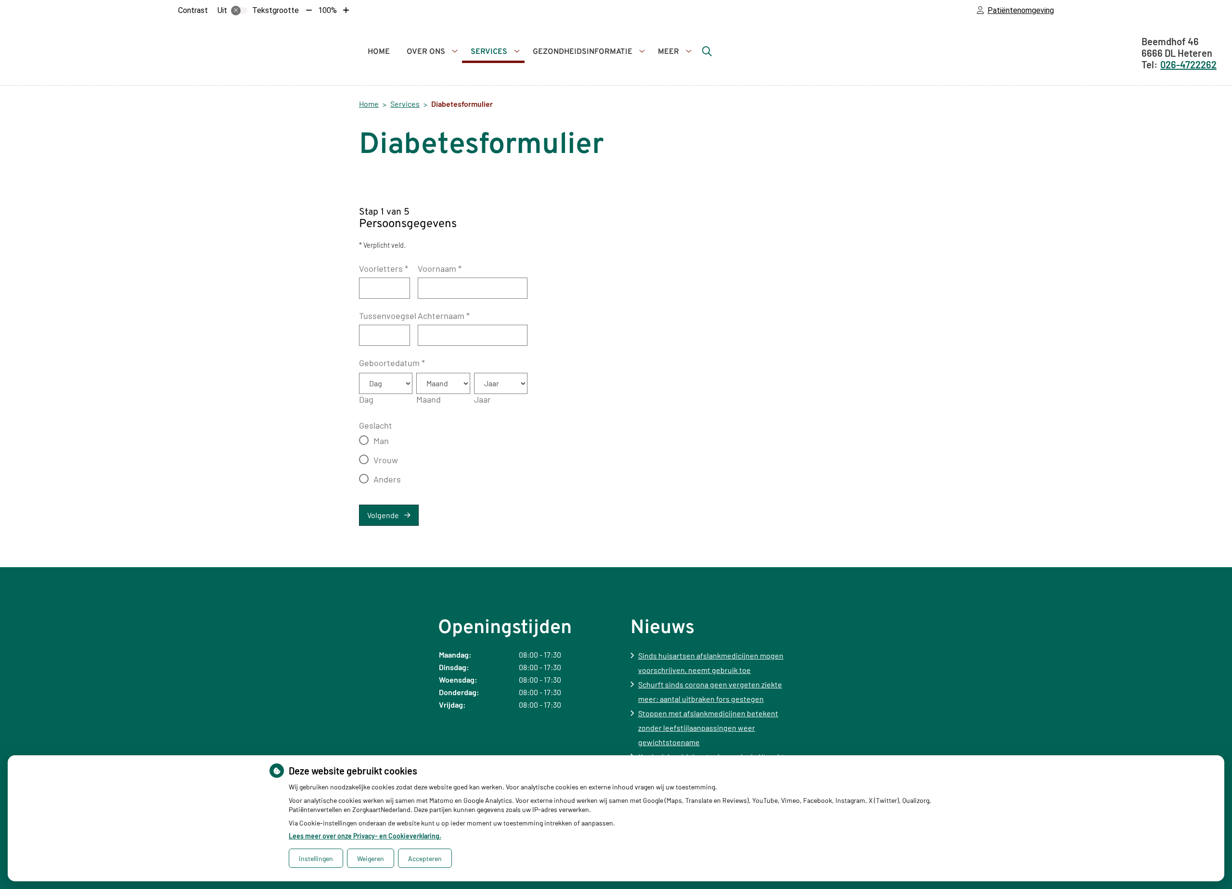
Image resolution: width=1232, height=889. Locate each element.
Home (379, 52)
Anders (387, 479)
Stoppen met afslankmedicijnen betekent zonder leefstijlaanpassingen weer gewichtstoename (708, 728)
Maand (428, 399)
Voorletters (383, 268)
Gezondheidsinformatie (582, 52)
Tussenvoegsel (387, 315)
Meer (668, 52)
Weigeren (370, 858)
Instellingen (316, 858)
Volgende (383, 515)
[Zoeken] (707, 51)
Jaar (482, 399)
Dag (366, 399)
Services (489, 52)
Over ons (426, 52)
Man (381, 440)
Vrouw (385, 460)
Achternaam (444, 315)
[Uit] (239, 10)
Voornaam (440, 268)
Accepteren (425, 858)
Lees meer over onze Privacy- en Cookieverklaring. (365, 836)
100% (327, 10)
